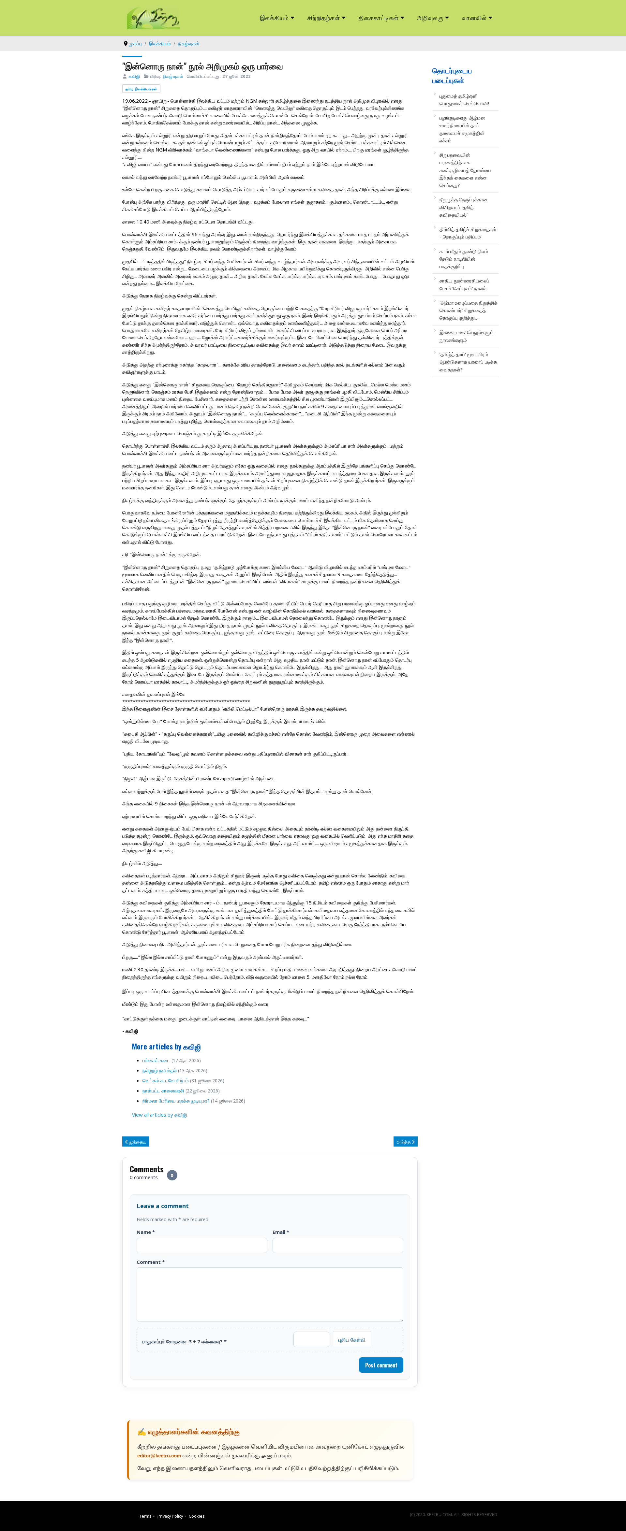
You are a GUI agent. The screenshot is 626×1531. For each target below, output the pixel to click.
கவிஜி (134, 76)
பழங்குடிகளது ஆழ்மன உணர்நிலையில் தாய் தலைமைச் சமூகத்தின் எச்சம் (462, 129)
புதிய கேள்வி (352, 1339)
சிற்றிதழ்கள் (323, 17)
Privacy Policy (170, 1516)
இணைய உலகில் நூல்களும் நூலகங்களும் (467, 336)
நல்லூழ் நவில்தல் (159, 1070)
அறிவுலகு (430, 17)
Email (281, 1232)
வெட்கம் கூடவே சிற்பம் (165, 1080)
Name (146, 1232)
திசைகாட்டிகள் (379, 17)
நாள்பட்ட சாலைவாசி (163, 1090)
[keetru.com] (153, 17)
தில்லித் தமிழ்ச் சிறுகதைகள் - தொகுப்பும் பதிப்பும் (468, 233)
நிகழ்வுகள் (173, 76)
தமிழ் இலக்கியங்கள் (141, 88)
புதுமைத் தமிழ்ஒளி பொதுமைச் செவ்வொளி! (464, 100)
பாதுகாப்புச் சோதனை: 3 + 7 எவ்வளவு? (184, 1341)
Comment (151, 1262)
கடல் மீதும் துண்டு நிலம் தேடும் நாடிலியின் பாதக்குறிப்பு (464, 259)
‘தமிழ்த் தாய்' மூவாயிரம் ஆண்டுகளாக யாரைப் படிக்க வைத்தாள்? (468, 362)
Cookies (197, 1516)
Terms (145, 1516)
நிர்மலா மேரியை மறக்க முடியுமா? (176, 1100)
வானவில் (474, 17)
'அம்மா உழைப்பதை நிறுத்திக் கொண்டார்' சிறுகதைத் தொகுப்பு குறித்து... (469, 310)
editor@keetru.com (159, 1456)
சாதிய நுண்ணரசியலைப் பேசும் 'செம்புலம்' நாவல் (464, 284)
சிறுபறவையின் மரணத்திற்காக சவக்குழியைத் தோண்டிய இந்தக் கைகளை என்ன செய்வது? (465, 170)
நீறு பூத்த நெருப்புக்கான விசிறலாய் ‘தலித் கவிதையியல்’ (464, 207)
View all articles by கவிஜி (159, 1114)
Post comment (381, 1365)
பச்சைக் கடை (156, 1060)
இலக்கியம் (274, 17)
